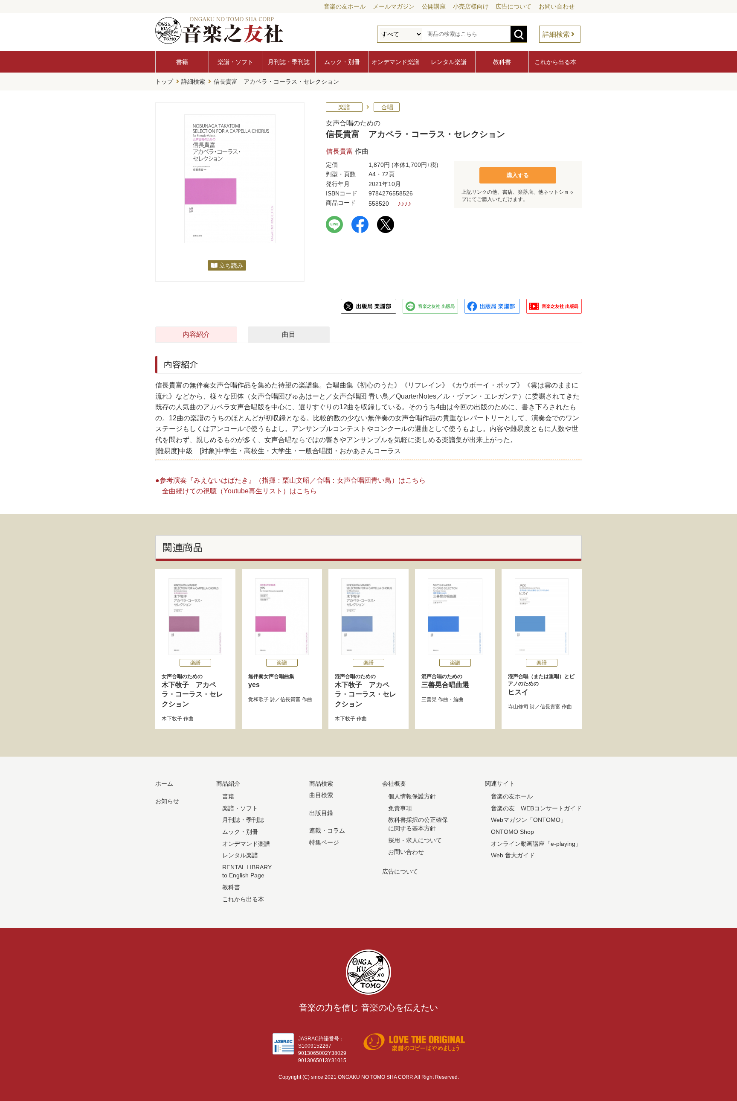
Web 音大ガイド (513, 855)
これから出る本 (555, 61)
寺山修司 (518, 707)
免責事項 (400, 808)
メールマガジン (394, 6)
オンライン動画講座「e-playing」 (536, 843)
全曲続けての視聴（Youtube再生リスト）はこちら (239, 491)
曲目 (289, 334)
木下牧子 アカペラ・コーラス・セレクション (192, 690)
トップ (164, 81)
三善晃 (429, 699)
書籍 (182, 61)
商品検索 (321, 783)
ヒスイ (541, 684)
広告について (513, 6)
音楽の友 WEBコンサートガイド (536, 808)
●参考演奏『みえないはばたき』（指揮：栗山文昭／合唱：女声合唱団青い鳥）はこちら (290, 480)
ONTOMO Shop (512, 831)
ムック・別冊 (342, 61)
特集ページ (324, 842)
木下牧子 (172, 719)
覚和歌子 (258, 699)
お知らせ (167, 801)
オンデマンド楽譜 (395, 61)
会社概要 (394, 783)
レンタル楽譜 (449, 61)
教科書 (502, 61)
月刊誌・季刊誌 (289, 61)
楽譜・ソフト (235, 61)
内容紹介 (196, 334)
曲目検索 (321, 795)
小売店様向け (471, 6)
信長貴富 (339, 151)
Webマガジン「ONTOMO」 (528, 819)
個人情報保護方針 (412, 796)
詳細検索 (556, 34)
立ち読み (231, 265)
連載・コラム (327, 830)
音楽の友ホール (345, 6)
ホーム (164, 783)
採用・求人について (415, 840)
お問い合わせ (557, 6)
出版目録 (321, 813)
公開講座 (434, 6)
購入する (518, 175)
